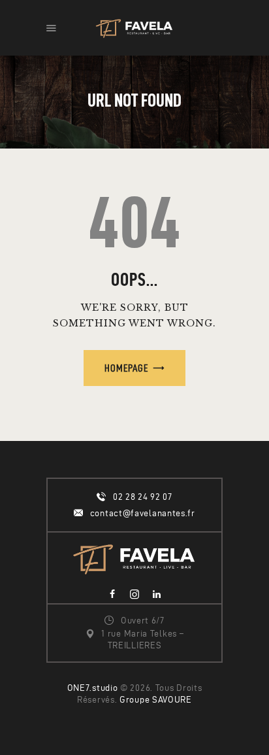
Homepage (126, 368)
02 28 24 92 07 (142, 497)
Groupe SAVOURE (155, 700)
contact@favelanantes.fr (142, 513)
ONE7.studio (92, 688)
